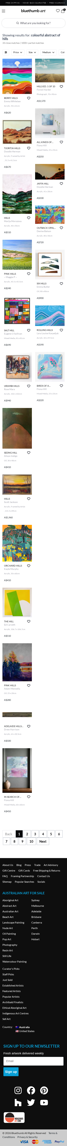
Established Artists (13, 985)
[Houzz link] (20, 1106)
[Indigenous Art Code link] (33, 1117)
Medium (46, 52)
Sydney (35, 900)
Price (16, 52)
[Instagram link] (20, 1094)
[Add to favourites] (28, 98)
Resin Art (7, 950)
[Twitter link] (33, 1106)
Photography (9, 944)
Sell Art (6, 1018)
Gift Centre (8, 870)
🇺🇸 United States (24, 1030)
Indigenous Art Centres (15, 1013)
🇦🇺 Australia (22, 1026)
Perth (34, 928)
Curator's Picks (11, 968)
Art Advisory (51, 864)
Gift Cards (24, 870)
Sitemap (7, 881)
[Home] (33, 10)
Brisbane (36, 916)
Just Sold (7, 979)
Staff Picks (8, 974)
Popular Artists (11, 996)
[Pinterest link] (46, 1094)
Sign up (11, 1072)
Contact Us (43, 876)
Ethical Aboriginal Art (14, 1007)
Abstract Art (9, 905)
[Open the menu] (3, 11)
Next (43, 841)
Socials (41, 881)
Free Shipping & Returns (46, 870)
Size (31, 52)
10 (31, 841)
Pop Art (6, 939)
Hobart (35, 939)
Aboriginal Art (10, 900)
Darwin (35, 933)
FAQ (5, 876)
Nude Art (7, 928)
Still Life (6, 955)
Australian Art (10, 911)
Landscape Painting (13, 922)
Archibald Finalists (12, 1002)
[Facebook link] (33, 1094)
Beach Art (7, 916)
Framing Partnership (22, 876)
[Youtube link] (46, 1106)
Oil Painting (9, 933)
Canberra (36, 922)
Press (28, 864)
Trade (37, 864)
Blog (18, 864)
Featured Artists (11, 991)
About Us (7, 864)
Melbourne (37, 905)
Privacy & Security (27, 1136)
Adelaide (36, 911)
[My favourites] (58, 10)
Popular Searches (24, 881)
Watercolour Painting (14, 961)
